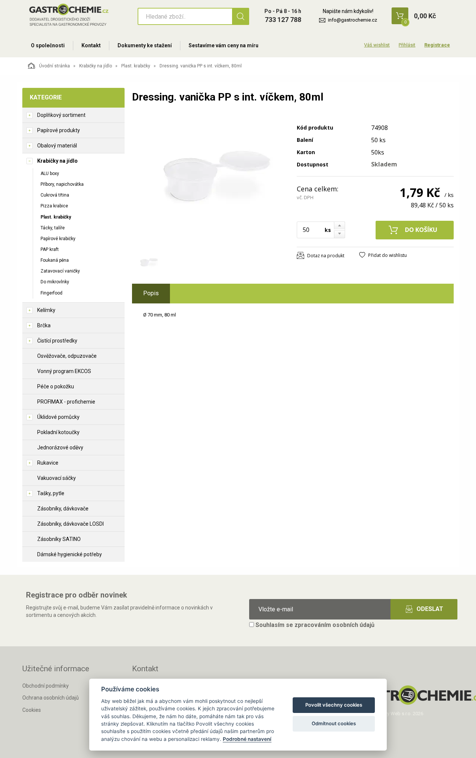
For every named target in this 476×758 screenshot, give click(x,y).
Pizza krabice (54, 205)
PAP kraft (50, 249)
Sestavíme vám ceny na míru (223, 45)
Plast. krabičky (135, 66)
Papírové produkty (58, 130)
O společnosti (48, 45)
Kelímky (46, 310)
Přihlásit (407, 45)
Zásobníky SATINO (59, 539)
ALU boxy (50, 173)
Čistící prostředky (57, 341)
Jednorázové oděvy (60, 447)
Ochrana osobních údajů (50, 698)
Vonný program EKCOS (64, 371)
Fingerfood (51, 293)
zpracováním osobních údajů (334, 624)
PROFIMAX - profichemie (66, 402)
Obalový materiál (57, 146)
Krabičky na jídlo (95, 66)
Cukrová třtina (55, 195)
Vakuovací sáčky (56, 478)
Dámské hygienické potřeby (69, 554)
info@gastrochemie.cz (352, 20)
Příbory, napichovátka (62, 184)
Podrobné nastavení (247, 739)
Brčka (44, 325)
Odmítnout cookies (334, 723)
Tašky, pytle (50, 493)
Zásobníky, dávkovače (63, 509)
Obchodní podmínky (45, 686)
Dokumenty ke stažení (145, 45)
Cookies (31, 710)
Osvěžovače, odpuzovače (67, 356)
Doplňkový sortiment (61, 115)
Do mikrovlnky (55, 281)
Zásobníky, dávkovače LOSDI (70, 524)
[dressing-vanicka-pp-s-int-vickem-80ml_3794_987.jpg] (210, 181)
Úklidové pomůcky (58, 417)
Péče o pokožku (55, 386)
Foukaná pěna (55, 260)
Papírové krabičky (58, 238)
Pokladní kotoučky (58, 432)
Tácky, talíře (53, 227)
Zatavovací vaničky (60, 271)
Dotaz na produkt (325, 255)
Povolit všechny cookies (333, 705)
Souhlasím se (314, 624)
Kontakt (91, 45)
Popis (151, 293)
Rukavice (47, 463)
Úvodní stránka (54, 66)
